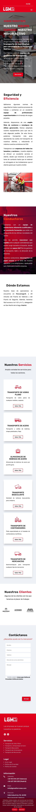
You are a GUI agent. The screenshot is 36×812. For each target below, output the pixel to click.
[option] (6, 610)
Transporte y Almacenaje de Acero (15, 746)
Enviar (26, 699)
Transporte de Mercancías (13, 752)
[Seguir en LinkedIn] (8, 734)
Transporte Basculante (12, 748)
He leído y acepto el (17, 678)
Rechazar (21, 809)
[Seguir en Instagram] (5, 734)
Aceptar (15, 809)
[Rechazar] (34, 805)
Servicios (18, 74)
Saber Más (18, 406)
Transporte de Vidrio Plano (13, 743)
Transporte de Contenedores (13, 750)
